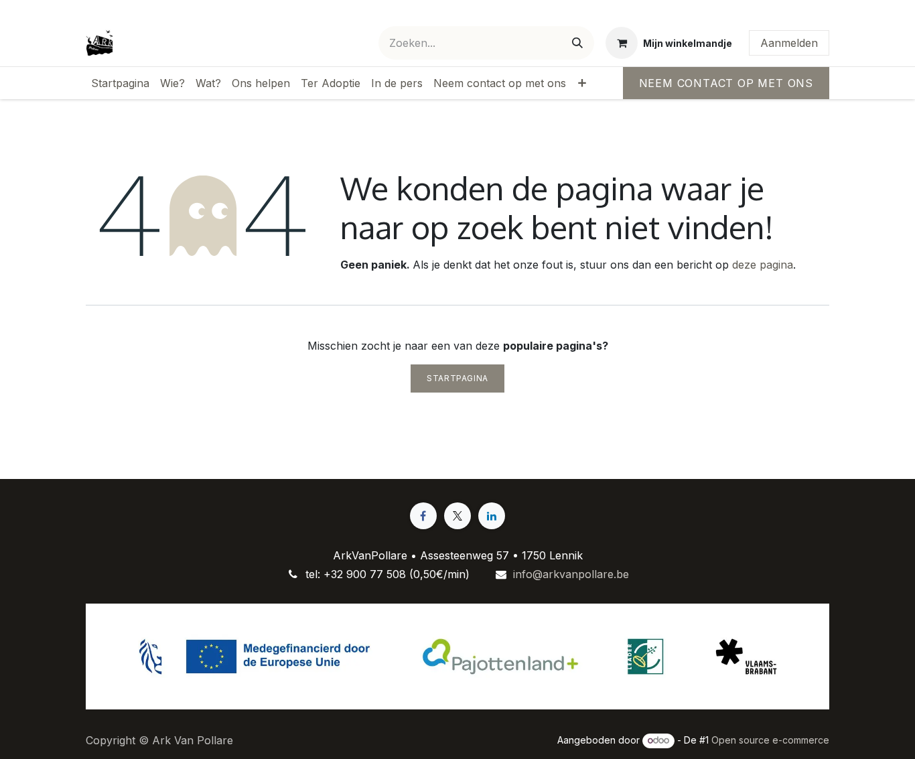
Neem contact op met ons (726, 83)
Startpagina (457, 378)
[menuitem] (120, 83)
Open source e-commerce (770, 740)
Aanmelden (789, 43)
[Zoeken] (577, 43)
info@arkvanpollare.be (571, 574)
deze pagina (762, 264)
